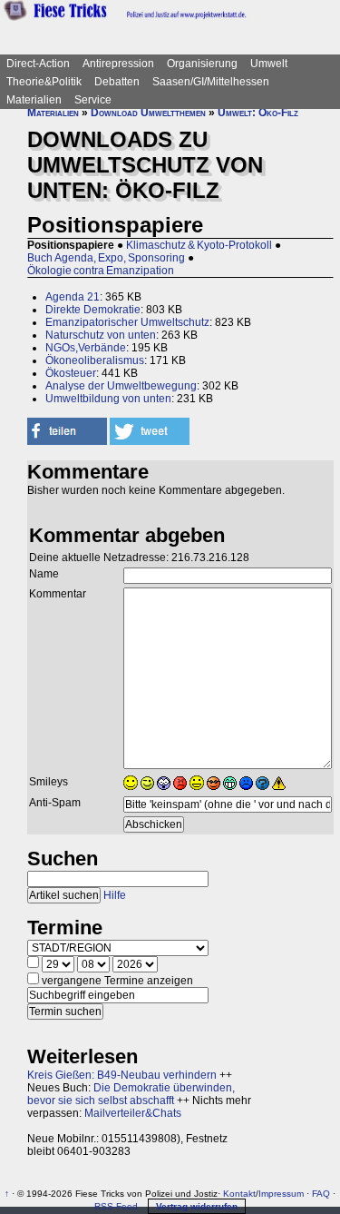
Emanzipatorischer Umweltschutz (127, 322)
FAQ (321, 1194)
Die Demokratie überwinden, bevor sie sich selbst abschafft (131, 1094)
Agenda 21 (72, 297)
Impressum (281, 1194)
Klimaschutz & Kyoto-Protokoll (199, 245)
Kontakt (239, 1194)
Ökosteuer (70, 373)
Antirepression (118, 63)
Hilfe (114, 895)
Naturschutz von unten (100, 335)
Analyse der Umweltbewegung (121, 386)
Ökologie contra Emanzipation (100, 270)
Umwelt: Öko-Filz (258, 112)
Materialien (34, 100)
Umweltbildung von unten (108, 398)
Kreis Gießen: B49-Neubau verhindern (122, 1075)
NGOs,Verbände (85, 347)
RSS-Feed (116, 1206)
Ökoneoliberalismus (94, 360)
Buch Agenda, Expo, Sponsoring (106, 258)
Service (93, 100)
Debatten (117, 81)
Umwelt (268, 63)
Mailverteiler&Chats (132, 1113)
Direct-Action (38, 63)
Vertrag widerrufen (197, 1206)
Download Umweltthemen (148, 112)
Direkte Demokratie (93, 309)
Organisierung (202, 63)
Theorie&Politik (44, 81)
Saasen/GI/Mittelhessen (210, 81)
